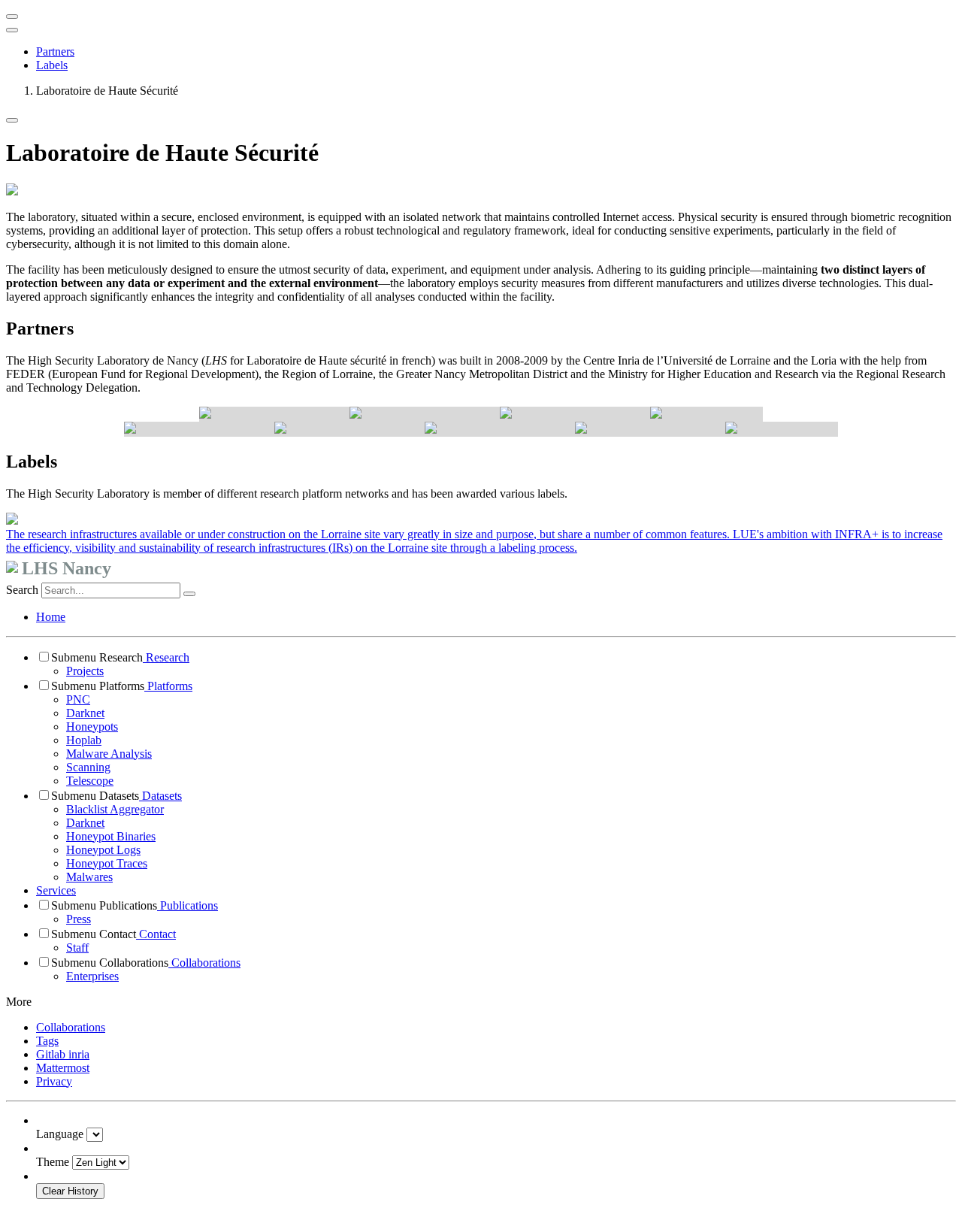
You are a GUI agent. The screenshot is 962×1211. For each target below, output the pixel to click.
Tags (47, 1040)
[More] (12, 120)
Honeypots (92, 726)
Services (56, 890)
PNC (78, 699)
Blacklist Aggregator (115, 809)
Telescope (89, 780)
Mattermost (62, 1067)
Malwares (89, 876)
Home (50, 616)
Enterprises (92, 976)
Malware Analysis (109, 753)
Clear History (70, 1191)
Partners (55, 51)
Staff (77, 947)
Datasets (160, 795)
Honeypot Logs (103, 849)
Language (59, 1134)
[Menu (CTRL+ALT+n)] (12, 16)
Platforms (168, 686)
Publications (187, 905)
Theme (52, 1161)
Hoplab (83, 740)
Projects (85, 671)
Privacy (54, 1081)
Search (22, 589)
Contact (156, 934)
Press (78, 919)
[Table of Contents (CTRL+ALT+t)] (12, 30)
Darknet (85, 713)
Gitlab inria (62, 1054)
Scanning (88, 767)
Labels (52, 65)
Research (166, 657)
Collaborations (204, 962)
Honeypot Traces (106, 863)
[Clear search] (189, 594)
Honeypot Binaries (111, 836)
